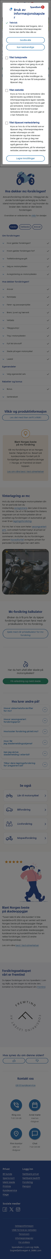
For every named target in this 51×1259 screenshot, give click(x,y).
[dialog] (25, 83)
